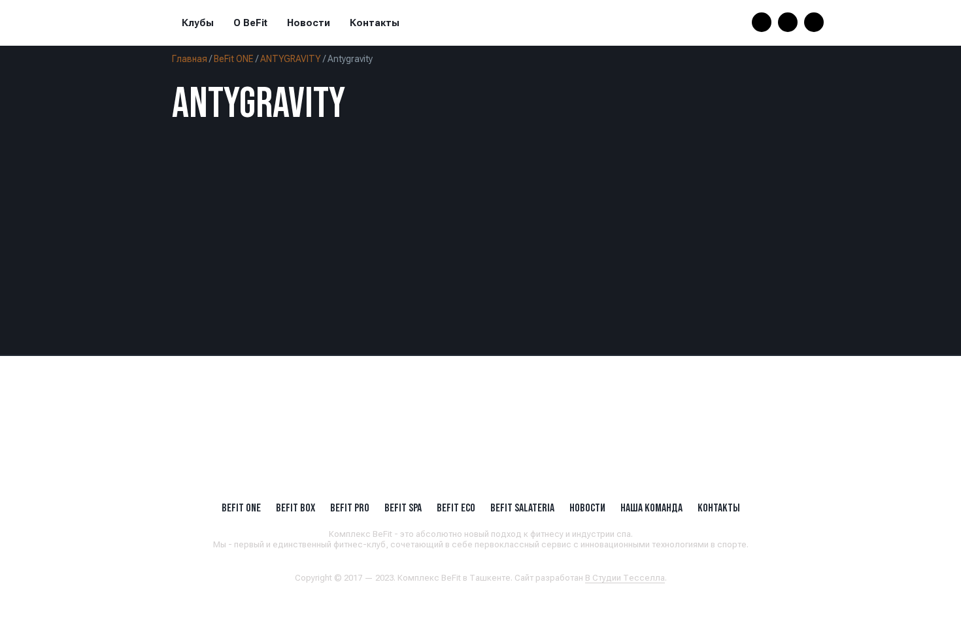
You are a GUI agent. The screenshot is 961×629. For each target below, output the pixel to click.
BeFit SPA (403, 507)
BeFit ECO (456, 507)
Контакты (374, 23)
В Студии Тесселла (625, 578)
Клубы (198, 23)
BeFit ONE (234, 59)
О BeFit (250, 23)
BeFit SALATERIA (522, 507)
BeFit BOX (295, 507)
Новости (308, 23)
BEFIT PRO (349, 507)
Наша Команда (651, 507)
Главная (189, 59)
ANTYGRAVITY (290, 59)
